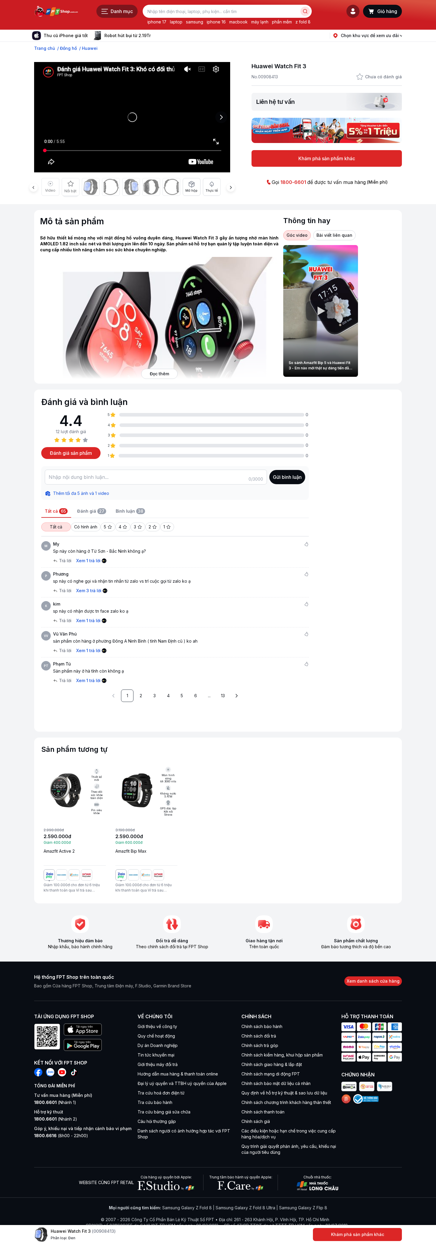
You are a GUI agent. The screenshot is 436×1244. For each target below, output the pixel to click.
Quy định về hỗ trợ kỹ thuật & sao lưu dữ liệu (284, 1092)
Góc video (297, 235)
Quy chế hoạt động (156, 1035)
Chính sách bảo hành (261, 1026)
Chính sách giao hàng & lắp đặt (271, 1064)
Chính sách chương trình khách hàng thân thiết (286, 1102)
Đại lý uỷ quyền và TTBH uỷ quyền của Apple (182, 1083)
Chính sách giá (255, 1121)
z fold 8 (303, 21)
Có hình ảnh (85, 526)
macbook (238, 21)
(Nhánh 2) (55, 1118)
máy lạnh (259, 21)
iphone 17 (156, 21)
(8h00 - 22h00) (61, 1135)
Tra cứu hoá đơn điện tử (161, 1092)
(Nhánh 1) (55, 1102)
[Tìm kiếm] (305, 11)
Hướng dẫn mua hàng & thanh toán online (178, 1073)
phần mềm (282, 21)
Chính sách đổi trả (258, 1035)
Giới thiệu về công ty (157, 1026)
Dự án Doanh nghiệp (158, 1045)
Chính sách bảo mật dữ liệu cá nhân (276, 1083)
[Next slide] (155, 36)
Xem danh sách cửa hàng (373, 981)
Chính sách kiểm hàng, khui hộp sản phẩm (282, 1054)
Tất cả (56, 526)
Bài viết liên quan (334, 235)
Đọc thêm (159, 373)
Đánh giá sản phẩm (71, 453)
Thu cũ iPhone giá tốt (66, 35)
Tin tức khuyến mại (156, 1054)
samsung (194, 21)
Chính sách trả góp (259, 1045)
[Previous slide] (33, 187)
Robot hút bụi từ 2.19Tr (127, 35)
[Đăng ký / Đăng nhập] (352, 11)
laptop (176, 21)
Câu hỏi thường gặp (157, 1121)
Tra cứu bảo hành (155, 1102)
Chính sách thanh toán (262, 1111)
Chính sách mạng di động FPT (270, 1073)
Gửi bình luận (287, 477)
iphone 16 (216, 21)
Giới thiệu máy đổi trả (158, 1064)
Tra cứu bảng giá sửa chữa (164, 1111)
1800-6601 (293, 182)
